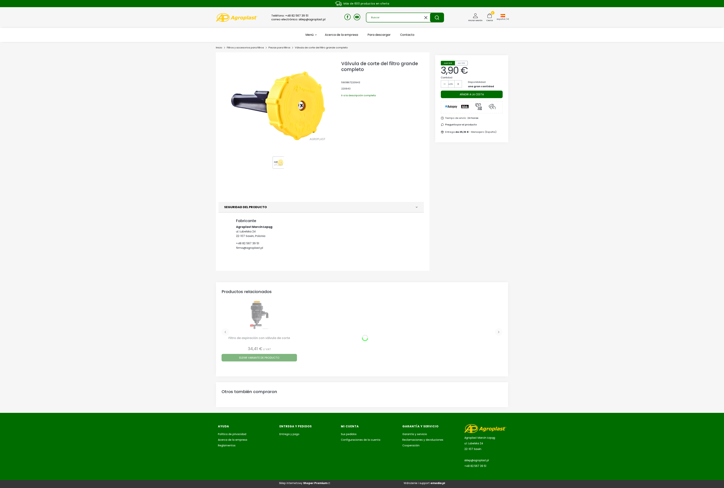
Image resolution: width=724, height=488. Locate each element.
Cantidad (446, 77)
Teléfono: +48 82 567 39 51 (289, 16)
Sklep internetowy (303, 483)
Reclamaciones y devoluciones (422, 440)
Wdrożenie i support (424, 483)
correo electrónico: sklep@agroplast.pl (298, 19)
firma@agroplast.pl (249, 248)
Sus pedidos (349, 434)
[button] (437, 17)
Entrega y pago (289, 434)
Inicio (219, 47)
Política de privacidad (232, 434)
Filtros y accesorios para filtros (245, 47)
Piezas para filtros (279, 47)
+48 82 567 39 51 (247, 243)
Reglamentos (226, 445)
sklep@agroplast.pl (476, 460)
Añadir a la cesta (472, 94)
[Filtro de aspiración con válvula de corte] (259, 318)
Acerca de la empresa (232, 440)
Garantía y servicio (414, 434)
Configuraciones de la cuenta (360, 440)
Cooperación (411, 445)
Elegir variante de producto (259, 358)
